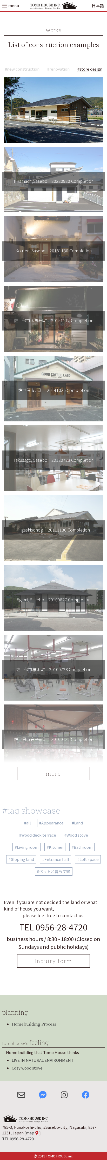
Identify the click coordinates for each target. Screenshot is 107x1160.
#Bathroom (82, 847)
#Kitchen (55, 847)
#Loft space (88, 859)
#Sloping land (21, 859)
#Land (77, 822)
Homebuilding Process (34, 1024)
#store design (89, 69)
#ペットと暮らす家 (53, 871)
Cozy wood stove (27, 1068)
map (30, 1132)
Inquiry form (53, 961)
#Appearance (51, 822)
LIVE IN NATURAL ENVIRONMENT (42, 1060)
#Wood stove (76, 835)
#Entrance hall (55, 859)
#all (27, 822)
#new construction (22, 69)
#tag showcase (31, 810)
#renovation (58, 69)
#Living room (26, 847)
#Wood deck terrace (37, 835)
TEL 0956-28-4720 (53, 927)
